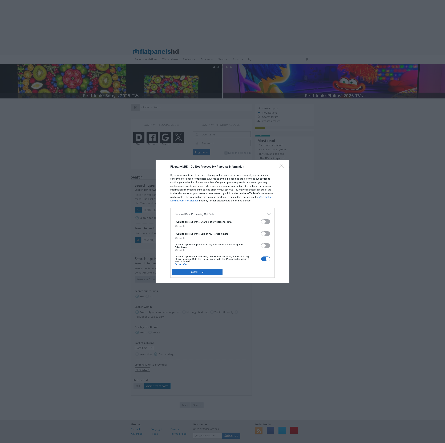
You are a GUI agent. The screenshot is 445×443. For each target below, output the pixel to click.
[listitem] (222, 214)
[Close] (282, 167)
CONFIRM (197, 272)
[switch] (265, 221)
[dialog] (222, 221)
